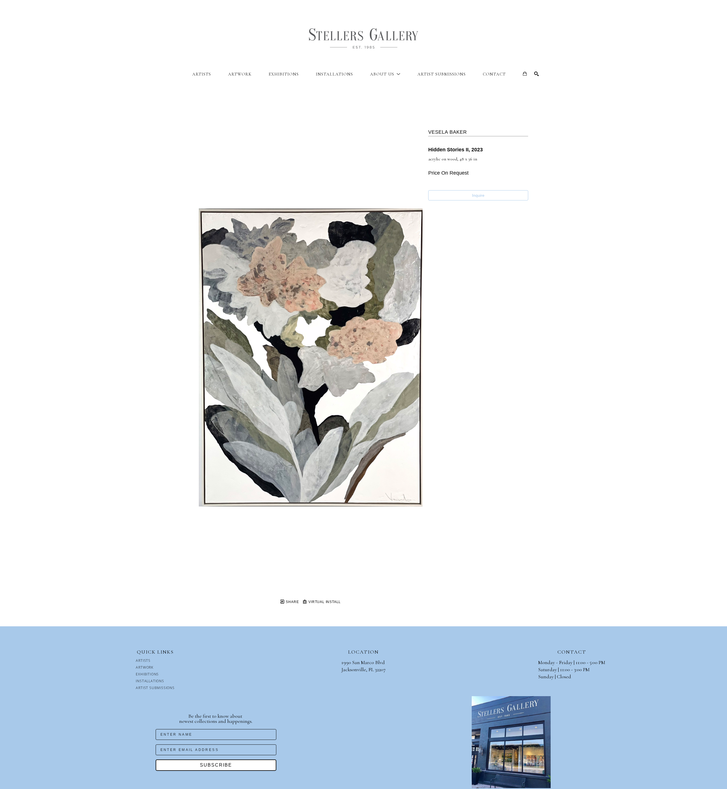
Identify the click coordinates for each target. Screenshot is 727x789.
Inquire (478, 195)
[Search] (536, 74)
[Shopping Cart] (525, 73)
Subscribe (216, 765)
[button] (385, 74)
